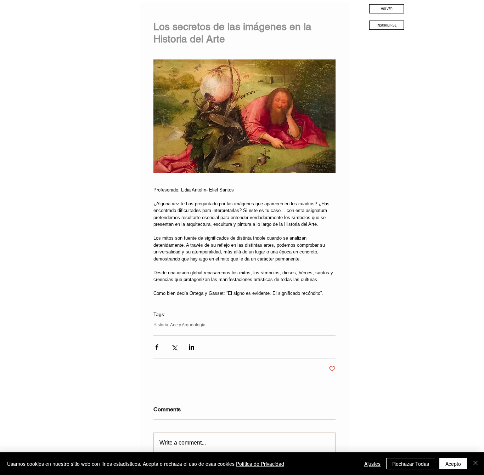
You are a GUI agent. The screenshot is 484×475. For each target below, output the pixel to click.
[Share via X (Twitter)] (174, 347)
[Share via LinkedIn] (191, 347)
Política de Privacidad (260, 463)
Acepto (453, 463)
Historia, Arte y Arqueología (179, 324)
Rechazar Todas (410, 463)
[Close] (475, 463)
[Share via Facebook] (156, 347)
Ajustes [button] (372, 463)
